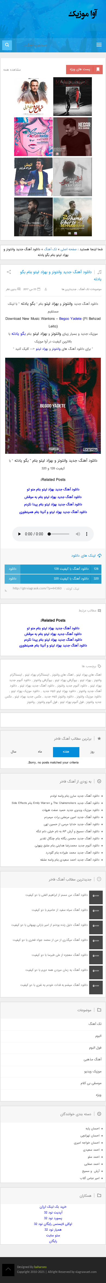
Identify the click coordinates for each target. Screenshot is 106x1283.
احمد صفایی (91, 1164)
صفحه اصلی (69, 249)
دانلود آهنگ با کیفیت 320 (76, 579)
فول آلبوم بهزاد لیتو (71, 702)
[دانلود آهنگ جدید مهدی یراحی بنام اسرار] (72, 176)
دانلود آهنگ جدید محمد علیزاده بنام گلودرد (72, 852)
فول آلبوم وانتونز (47, 702)
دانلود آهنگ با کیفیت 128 (76, 569)
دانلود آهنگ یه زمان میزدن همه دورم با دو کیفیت (57, 970)
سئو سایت (53, 1236)
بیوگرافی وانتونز (43, 680)
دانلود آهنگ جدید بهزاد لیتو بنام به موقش (53, 497)
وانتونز (56, 349)
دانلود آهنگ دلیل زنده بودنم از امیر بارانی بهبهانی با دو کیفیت (49, 925)
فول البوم (95, 1048)
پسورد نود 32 (53, 1218)
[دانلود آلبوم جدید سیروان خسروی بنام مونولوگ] (72, 96)
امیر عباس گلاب (89, 1178)
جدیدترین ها (69, 289)
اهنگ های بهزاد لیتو (88, 675)
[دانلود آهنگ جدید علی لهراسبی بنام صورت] (33, 136)
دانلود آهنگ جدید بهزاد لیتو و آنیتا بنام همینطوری (53, 512)
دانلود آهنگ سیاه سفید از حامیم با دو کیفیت (60, 910)
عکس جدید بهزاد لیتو (28, 696)
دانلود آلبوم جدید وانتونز (72, 685)
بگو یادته (18, 333)
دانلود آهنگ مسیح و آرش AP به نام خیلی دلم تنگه (67, 831)
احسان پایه (92, 1128)
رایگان (53, 1241)
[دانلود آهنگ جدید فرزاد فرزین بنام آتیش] (33, 176)
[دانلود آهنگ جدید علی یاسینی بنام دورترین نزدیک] (33, 217)
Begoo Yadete (70, 318)
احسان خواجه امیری (86, 1142)
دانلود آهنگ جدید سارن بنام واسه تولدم (74, 796)
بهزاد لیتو (42, 349)
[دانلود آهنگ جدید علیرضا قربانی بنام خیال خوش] (33, 96)
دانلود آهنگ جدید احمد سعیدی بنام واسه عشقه (69, 860)
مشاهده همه (12, 70)
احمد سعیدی (91, 1150)
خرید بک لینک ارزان (53, 1207)
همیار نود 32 (53, 1230)
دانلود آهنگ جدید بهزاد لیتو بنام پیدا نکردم (53, 505)
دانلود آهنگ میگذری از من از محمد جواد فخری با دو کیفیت (50, 940)
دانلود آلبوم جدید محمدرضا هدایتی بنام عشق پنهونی (67, 845)
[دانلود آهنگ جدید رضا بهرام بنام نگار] (72, 136)
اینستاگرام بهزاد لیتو (37, 675)
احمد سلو (93, 1157)
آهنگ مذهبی (92, 1060)
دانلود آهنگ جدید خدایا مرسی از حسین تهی (71, 824)
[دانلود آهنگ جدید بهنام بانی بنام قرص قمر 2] (72, 217)
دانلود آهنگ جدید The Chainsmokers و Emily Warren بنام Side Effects (55, 803)
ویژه (98, 1095)
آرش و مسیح (90, 1171)
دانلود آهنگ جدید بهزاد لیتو (37, 685)
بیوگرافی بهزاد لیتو (66, 680)
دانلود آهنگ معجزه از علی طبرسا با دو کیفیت (60, 955)
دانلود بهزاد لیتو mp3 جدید (59, 691)
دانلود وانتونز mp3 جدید (59, 696)
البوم (98, 1036)
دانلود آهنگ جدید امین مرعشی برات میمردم (71, 817)
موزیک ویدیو (92, 1072)
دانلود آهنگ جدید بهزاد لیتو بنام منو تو (53, 490)
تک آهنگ (50, 249)
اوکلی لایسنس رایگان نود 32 (53, 1224)
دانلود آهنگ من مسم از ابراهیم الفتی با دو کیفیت (57, 895)
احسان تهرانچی (89, 1135)
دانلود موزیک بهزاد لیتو (25, 691)
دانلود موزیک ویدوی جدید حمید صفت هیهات (70, 810)
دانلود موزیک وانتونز (89, 696)
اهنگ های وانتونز (62, 675)
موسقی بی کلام (91, 1083)
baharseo (40, 1267)
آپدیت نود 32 (53, 1213)
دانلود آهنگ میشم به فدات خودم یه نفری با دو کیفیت (54, 985)
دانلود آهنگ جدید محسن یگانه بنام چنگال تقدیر (69, 838)
